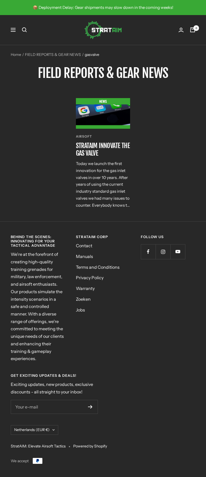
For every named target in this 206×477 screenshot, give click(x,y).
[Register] (90, 407)
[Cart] (192, 29)
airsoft (84, 136)
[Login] (181, 30)
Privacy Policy (90, 277)
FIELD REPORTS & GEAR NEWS (53, 54)
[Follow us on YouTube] (177, 251)
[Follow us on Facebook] (148, 251)
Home (16, 54)
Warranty (85, 288)
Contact (84, 245)
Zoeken (83, 299)
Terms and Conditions (98, 267)
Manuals (84, 256)
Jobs (80, 310)
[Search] (24, 29)
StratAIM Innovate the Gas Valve (103, 149)
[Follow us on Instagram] (163, 251)
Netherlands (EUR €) (32, 429)
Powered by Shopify (90, 446)
